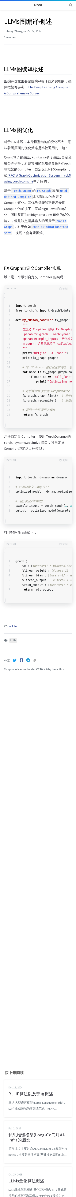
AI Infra (13, 626)
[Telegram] (28, 660)
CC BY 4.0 (42, 669)
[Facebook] (22, 660)
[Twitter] (15, 660)
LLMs (13, 640)
